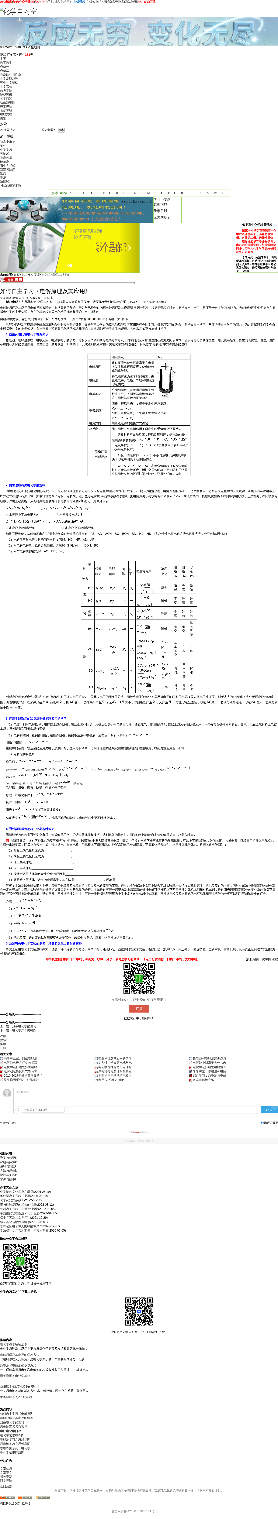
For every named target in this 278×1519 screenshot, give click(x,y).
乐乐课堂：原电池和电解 (209, 1071)
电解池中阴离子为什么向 (209, 1062)
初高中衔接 (7, 141)
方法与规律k (8, 1170)
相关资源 (6, 1476)
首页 (17, 274)
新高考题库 (7, 169)
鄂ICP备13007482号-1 (15, 1503)
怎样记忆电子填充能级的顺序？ (21, 1226)
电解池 (48, 298)
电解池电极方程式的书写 (20, 1062)
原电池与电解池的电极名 (115, 1075)
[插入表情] (17, 1109)
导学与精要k (60, 274)
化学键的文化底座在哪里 (16, 1191)
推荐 (3, 1044)
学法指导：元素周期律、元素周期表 (24, 1230)
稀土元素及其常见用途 (15, 1217)
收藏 (3, 1036)
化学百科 (67, 1)
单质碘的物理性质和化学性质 (19, 1213)
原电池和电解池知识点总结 (18, 1365)
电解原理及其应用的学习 (115, 1058)
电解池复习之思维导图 (15, 1439)
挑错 (3, 1040)
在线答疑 (92, 1)
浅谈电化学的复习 (24, 1026)
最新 (266, 1122)
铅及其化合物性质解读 (15, 1222)
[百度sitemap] (43, 1497)
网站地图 (131, 1)
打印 (3, 1048)
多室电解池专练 (203, 1080)
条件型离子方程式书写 (15, 1196)
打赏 (139, 1009)
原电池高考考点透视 (13, 1426)
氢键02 (4, 153)
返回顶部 (6, 1486)
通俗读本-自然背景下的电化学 (20, 1386)
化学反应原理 (31, 274)
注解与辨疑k (8, 1166)
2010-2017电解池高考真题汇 (23, 1075)
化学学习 (6, 149)
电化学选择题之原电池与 (115, 1067)
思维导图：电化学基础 (15, 1375)
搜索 (61, 130)
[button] (10, 248)
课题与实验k (8, 1162)
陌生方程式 (7, 165)
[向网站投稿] (11, 281)
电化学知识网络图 (24, 1030)
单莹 (15, 298)
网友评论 (6, 1480)
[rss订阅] (25, 1497)
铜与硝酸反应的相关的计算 (18, 1204)
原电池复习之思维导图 (15, 1443)
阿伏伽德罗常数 (10, 185)
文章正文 (6, 1472)
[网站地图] (7, 1497)
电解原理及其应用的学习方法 (19, 1354)
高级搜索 (118, 1)
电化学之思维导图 (12, 1435)
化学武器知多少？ (12, 1200)
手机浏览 (54, 1)
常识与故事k (8, 1179)
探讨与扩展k (8, 1175)
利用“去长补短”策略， (112, 1080)
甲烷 (3, 177)
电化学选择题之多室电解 (20, 1067)
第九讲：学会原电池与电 (115, 1062)
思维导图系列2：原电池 (16, 1397)
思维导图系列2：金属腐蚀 (21, 1080)
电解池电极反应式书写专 (20, 1071)
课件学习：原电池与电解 (209, 1075)
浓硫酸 (4, 181)
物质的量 (6, 157)
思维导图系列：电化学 (15, 1448)
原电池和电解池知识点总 (209, 1058)
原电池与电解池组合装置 (115, 1071)
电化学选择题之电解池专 (209, 1067)
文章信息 (6, 1468)
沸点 (3, 173)
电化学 (45, 274)
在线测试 (105, 1)
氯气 (3, 145)
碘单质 (4, 161)
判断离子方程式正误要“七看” (19, 1209)
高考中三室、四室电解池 (20, 1058)
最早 (275, 1122)
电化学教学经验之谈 (13, 1344)
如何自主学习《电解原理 (16, 1413)
